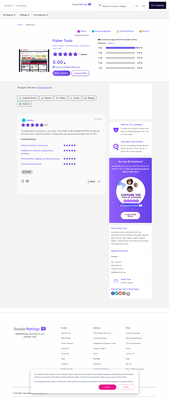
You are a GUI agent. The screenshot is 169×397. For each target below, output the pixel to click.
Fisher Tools (62, 40)
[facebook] (113, 293)
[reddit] (120, 293)
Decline (126, 387)
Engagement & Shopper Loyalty (104, 343)
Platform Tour (66, 333)
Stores (19, 25)
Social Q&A (65, 348)
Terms (128, 348)
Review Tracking (67, 369)
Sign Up (128, 364)
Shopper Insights (99, 348)
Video (63, 359)
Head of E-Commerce (101, 369)
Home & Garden (58, 46)
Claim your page (130, 215)
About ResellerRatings (134, 338)
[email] (124, 293)
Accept (107, 387)
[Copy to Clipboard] (128, 294)
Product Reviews (67, 343)
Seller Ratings (66, 338)
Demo (95, 354)
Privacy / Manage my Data (135, 369)
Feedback (64, 364)
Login (128, 359)
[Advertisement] (130, 101)
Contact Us (130, 354)
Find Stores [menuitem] (8, 6)
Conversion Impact (100, 338)
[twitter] (116, 293)
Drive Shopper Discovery (102, 333)
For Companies (157, 5)
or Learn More (132, 171)
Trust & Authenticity (133, 343)
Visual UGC (65, 354)
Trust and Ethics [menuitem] (21, 6)
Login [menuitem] (143, 6)
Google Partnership (133, 333)
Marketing (97, 364)
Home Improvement (72, 46)
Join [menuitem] (137, 6)
